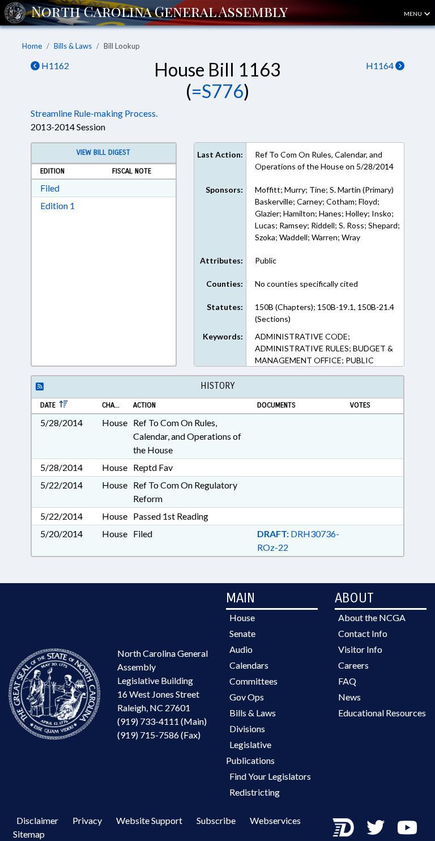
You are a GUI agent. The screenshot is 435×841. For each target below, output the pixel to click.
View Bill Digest (103, 152)
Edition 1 (57, 205)
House (242, 617)
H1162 (54, 65)
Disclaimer (37, 820)
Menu (413, 13)
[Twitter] (375, 827)
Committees (253, 681)
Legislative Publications (250, 752)
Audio (241, 649)
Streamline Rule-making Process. (94, 113)
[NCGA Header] (159, 12)
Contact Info (362, 633)
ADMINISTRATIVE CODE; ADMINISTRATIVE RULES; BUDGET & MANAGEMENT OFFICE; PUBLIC (324, 348)
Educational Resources (382, 712)
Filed (49, 187)
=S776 (217, 91)
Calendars (248, 665)
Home (32, 45)
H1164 (380, 65)
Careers (353, 665)
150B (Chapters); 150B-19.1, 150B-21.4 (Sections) (324, 313)
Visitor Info (360, 649)
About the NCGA (372, 617)
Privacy (87, 820)
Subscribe (216, 820)
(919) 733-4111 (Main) (162, 721)
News (349, 696)
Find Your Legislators (270, 776)
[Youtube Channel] (407, 827)
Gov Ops (246, 696)
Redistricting (254, 792)
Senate (242, 633)
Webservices (275, 820)
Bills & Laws (73, 45)
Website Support (149, 820)
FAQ (347, 681)
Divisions (247, 728)
